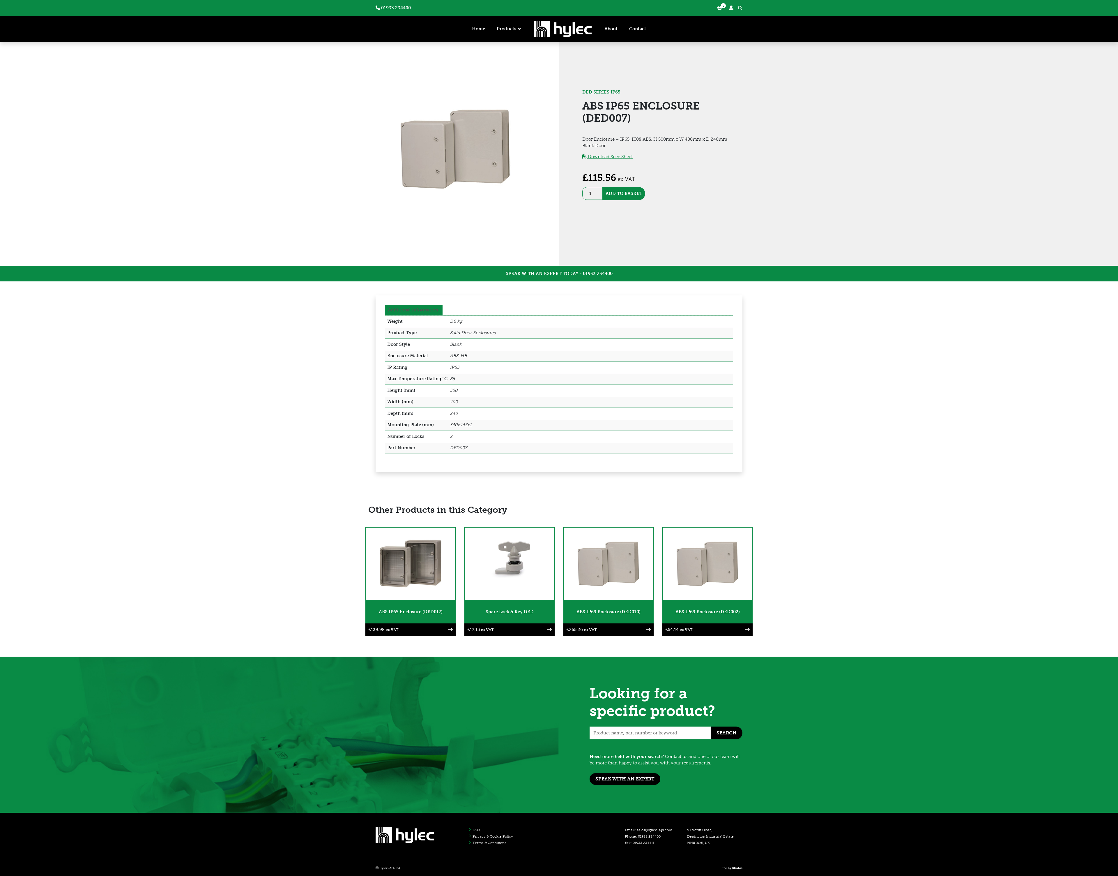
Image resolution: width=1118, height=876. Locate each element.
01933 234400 (395, 7)
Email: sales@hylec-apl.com (648, 830)
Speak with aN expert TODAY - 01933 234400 (559, 273)
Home (478, 28)
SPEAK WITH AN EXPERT (624, 779)
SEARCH (727, 733)
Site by (732, 868)
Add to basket (624, 193)
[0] (719, 8)
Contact (637, 28)
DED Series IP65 (601, 92)
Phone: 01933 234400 (643, 836)
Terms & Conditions (489, 843)
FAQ (476, 830)
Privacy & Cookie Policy (493, 836)
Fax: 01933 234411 (639, 843)
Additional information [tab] (413, 310)
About (611, 28)
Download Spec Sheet (610, 156)
